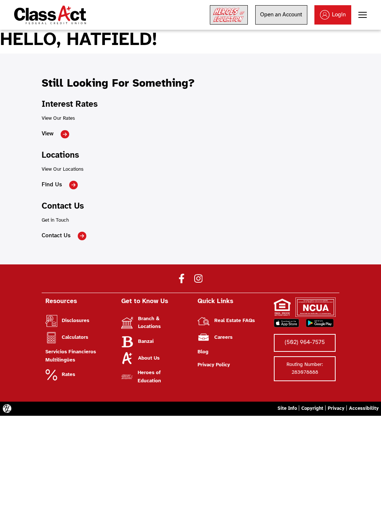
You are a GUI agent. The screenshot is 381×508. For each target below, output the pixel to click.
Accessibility (364, 408)
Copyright (312, 408)
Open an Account (281, 15)
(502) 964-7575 (305, 342)
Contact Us (56, 236)
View (48, 134)
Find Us (52, 185)
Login (339, 15)
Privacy (336, 408)
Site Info (287, 408)
